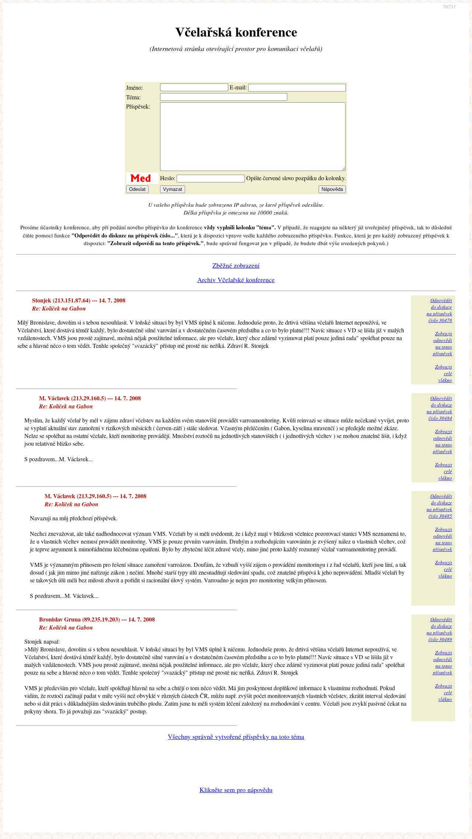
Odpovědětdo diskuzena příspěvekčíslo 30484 (439, 408)
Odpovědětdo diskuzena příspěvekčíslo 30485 (439, 506)
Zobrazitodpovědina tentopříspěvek (442, 343)
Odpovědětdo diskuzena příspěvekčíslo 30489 (439, 629)
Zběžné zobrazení (236, 265)
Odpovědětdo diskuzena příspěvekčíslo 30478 (439, 310)
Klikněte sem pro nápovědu (236, 789)
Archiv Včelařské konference (236, 279)
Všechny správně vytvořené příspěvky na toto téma (236, 736)
